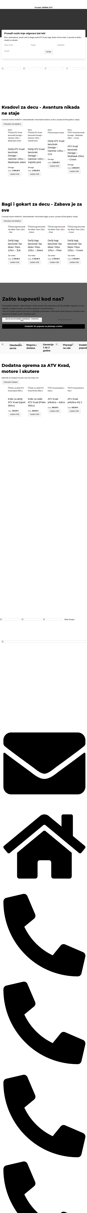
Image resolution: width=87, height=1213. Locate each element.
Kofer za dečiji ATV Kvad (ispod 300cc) (16, 402)
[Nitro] (52, 622)
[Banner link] (11, 81)
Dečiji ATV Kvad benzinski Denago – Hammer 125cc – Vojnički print (36, 156)
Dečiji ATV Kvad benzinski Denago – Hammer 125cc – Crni (56, 147)
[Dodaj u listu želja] (10, 145)
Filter (48, 52)
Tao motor (11, 255)
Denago (11, 167)
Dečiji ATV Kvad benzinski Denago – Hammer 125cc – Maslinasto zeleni (17, 156)
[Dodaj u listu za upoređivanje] (10, 179)
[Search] (83, 4)
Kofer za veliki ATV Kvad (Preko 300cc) (37, 402)
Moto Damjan (70, 619)
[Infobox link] (43, 37)
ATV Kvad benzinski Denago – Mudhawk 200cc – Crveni (76, 153)
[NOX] (31, 622)
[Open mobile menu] (4, 4)
